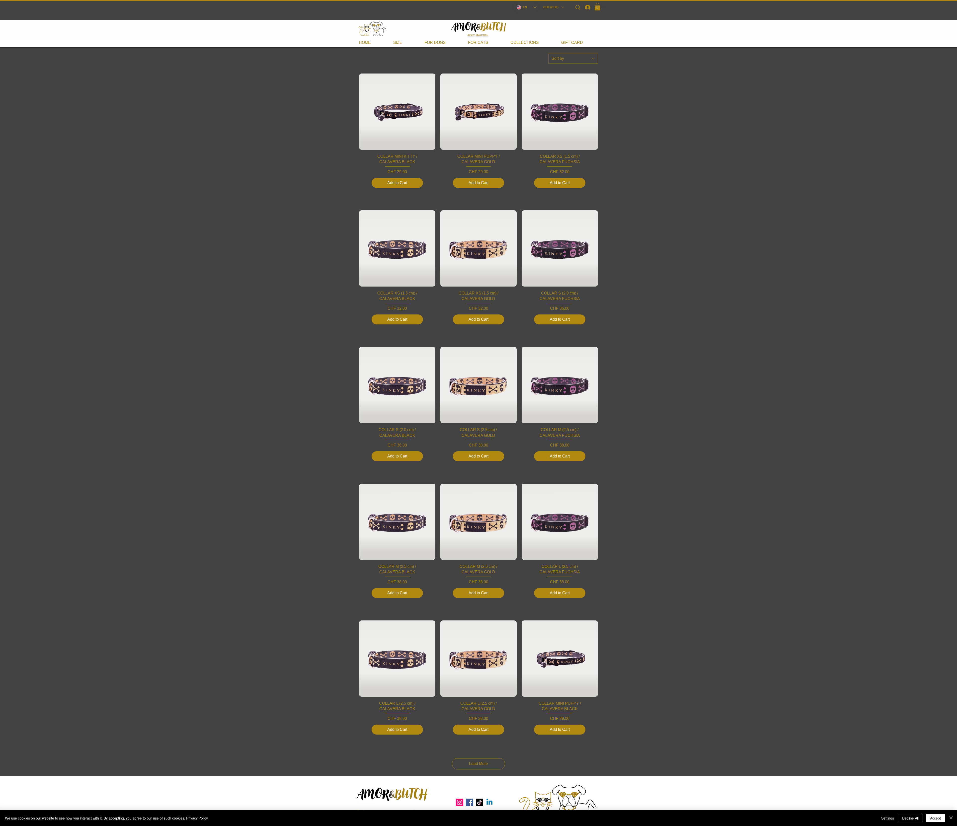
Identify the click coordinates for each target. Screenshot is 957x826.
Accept (935, 818)
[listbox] (553, 7)
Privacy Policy (197, 818)
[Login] (587, 7)
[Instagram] (459, 802)
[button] (553, 7)
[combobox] (573, 59)
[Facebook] (469, 802)
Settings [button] (887, 818)
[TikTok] (479, 802)
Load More (478, 763)
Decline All (910, 818)
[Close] (951, 818)
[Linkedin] (489, 802)
